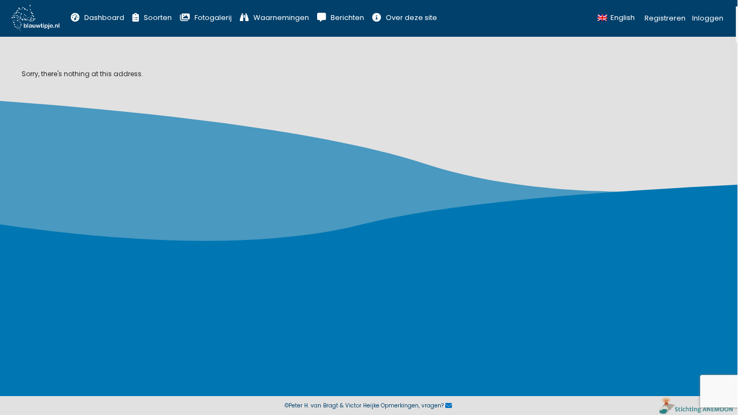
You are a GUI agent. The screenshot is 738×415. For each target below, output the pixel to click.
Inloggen (707, 18)
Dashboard (104, 17)
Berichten (347, 17)
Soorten (158, 17)
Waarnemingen (281, 17)
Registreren (665, 18)
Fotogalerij (213, 17)
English (622, 17)
